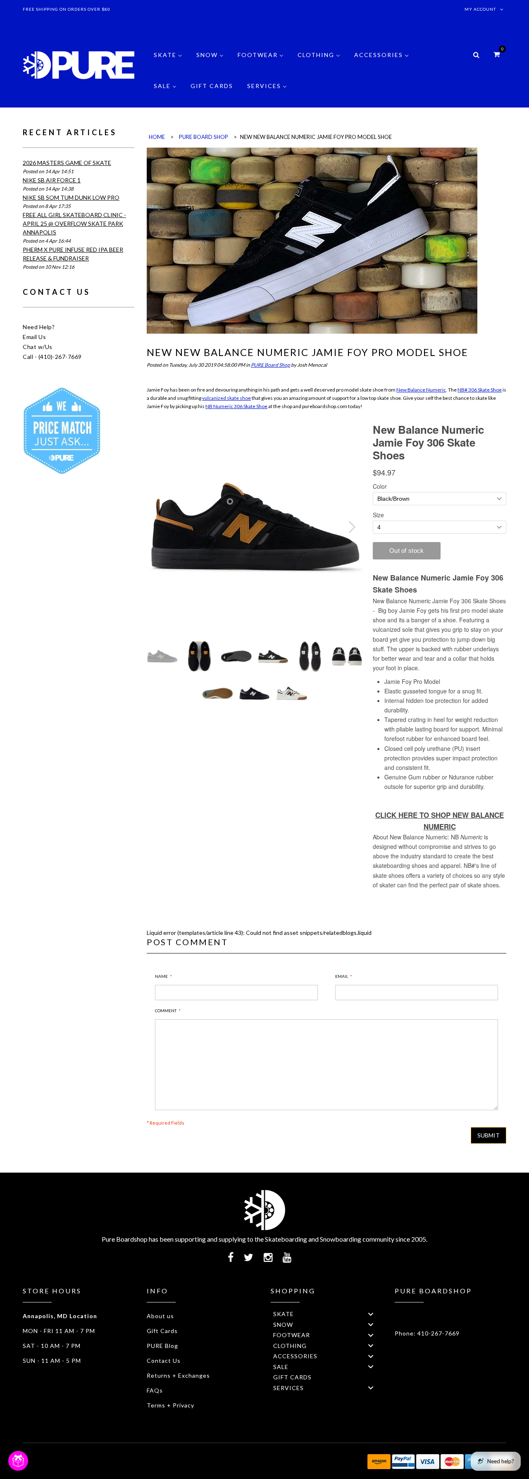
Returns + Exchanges (178, 1375)
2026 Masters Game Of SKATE (67, 162)
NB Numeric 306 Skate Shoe (236, 406)
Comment (165, 1010)
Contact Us (164, 1360)
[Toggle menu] (370, 1313)
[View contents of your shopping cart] (496, 53)
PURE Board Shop (270, 365)
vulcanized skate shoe (226, 398)
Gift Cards (162, 1330)
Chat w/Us (37, 346)
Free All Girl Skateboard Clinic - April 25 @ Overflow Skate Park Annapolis (74, 223)
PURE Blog (162, 1345)
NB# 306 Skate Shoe (480, 390)
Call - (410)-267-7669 (52, 356)
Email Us (34, 336)
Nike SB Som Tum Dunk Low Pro (71, 197)
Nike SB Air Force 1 (52, 180)
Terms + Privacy (170, 1405)
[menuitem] (168, 60)
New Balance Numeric (421, 390)
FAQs (155, 1390)
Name (161, 976)
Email (341, 976)
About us (160, 1315)
